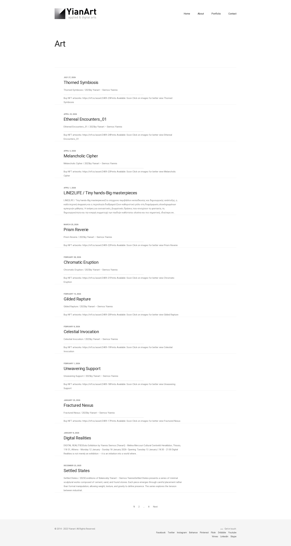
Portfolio (216, 13)
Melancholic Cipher (81, 155)
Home (187, 13)
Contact (232, 13)
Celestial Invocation (81, 331)
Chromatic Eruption (81, 262)
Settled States (77, 470)
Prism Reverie (76, 229)
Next (155, 506)
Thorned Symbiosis (81, 82)
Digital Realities (77, 437)
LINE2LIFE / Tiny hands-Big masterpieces (100, 192)
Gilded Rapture (77, 299)
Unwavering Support (82, 368)
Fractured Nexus (78, 405)
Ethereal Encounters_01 (85, 119)
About (201, 13)
